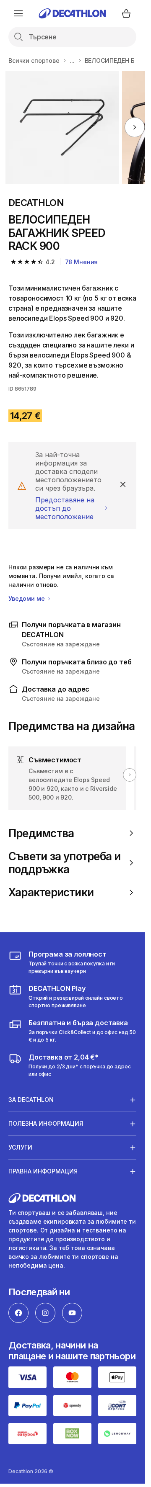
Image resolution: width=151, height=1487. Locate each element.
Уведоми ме (27, 598)
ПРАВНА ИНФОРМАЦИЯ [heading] (43, 1171)
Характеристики (51, 892)
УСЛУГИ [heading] (20, 1147)
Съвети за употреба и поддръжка (64, 863)
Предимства (41, 833)
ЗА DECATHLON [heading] (31, 1099)
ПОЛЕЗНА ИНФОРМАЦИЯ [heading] (45, 1123)
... (72, 60)
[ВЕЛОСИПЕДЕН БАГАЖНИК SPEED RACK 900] (62, 127)
